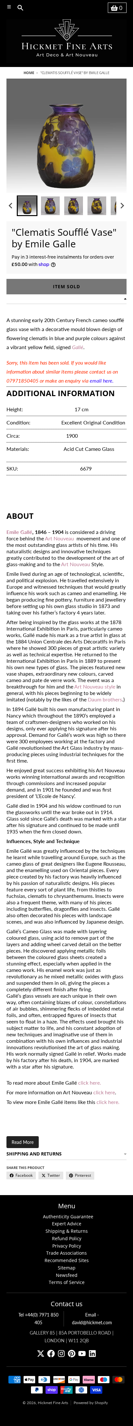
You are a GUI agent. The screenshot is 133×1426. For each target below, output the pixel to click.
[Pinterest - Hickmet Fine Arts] (72, 1353)
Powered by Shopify (91, 1402)
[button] (27, 205)
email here (101, 380)
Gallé (77, 347)
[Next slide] (122, 205)
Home (29, 72)
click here (104, 1092)
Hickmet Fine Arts (53, 1402)
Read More (23, 1142)
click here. (89, 1082)
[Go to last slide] (10, 205)
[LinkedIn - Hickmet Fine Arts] (92, 1353)
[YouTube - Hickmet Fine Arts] (82, 1353)
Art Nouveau (59, 538)
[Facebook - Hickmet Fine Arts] (51, 1353)
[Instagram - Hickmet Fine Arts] (61, 1353)
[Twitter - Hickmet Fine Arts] (41, 1353)
